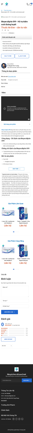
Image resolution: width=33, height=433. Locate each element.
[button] (14, 232)
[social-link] (13, 419)
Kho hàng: (3, 398)
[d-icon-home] (1, 10)
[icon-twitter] (5, 30)
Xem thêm (16, 168)
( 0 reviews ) (11, 33)
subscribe (26, 380)
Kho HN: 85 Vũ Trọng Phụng (13, 398)
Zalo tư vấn (7, 56)
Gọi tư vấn (23, 56)
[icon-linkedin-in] (8, 30)
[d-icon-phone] (28, 4)
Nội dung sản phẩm (10, 124)
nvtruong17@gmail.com (10, 395)
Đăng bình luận (8, 312)
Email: (2, 395)
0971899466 (7, 393)
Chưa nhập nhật (12, 76)
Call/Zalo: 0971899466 (6, 419)
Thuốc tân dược (7, 10)
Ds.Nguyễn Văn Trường (13, 65)
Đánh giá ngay (8, 339)
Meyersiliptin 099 (6, 129)
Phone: (3, 393)
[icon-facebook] (2, 30)
